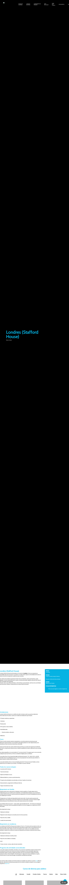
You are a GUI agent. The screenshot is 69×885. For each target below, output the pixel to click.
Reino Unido (9, 340)
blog (37, 860)
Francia (45, 874)
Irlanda (51, 874)
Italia (56, 874)
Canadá (28, 874)
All (16, 874)
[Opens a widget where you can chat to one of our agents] (64, 882)
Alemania (21, 874)
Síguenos (7, 863)
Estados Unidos (37, 874)
